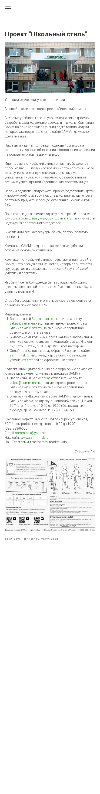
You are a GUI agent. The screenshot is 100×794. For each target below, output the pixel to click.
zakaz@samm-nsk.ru (25, 323)
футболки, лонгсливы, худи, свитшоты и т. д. (38, 218)
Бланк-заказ (41, 319)
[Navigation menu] (8, 7)
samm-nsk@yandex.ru (31, 433)
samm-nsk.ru (20, 355)
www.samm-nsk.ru (35, 437)
